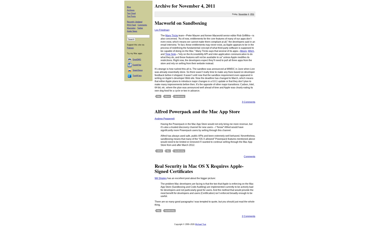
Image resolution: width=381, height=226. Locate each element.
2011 (210, 5)
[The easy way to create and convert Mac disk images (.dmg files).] (130, 59)
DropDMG (137, 59)
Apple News (132, 31)
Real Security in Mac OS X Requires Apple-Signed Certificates (199, 168)
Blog (129, 7)
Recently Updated (134, 22)
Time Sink (170, 54)
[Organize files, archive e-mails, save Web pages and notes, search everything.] (130, 65)
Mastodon (131, 28)
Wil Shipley (161, 178)
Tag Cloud (131, 13)
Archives (131, 10)
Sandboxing (179, 96)
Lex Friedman (162, 30)
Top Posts (131, 16)
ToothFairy (137, 75)
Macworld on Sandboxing (181, 22)
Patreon (130, 48)
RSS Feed (131, 25)
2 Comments (248, 216)
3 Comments (248, 102)
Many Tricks (171, 35)
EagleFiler (137, 65)
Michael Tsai (200, 224)
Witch (251, 51)
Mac (158, 96)
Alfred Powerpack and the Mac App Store (197, 111)
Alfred (159, 151)
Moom (243, 51)
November (189, 5)
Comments (249, 156)
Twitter (140, 28)
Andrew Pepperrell (164, 118)
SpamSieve (138, 70)
